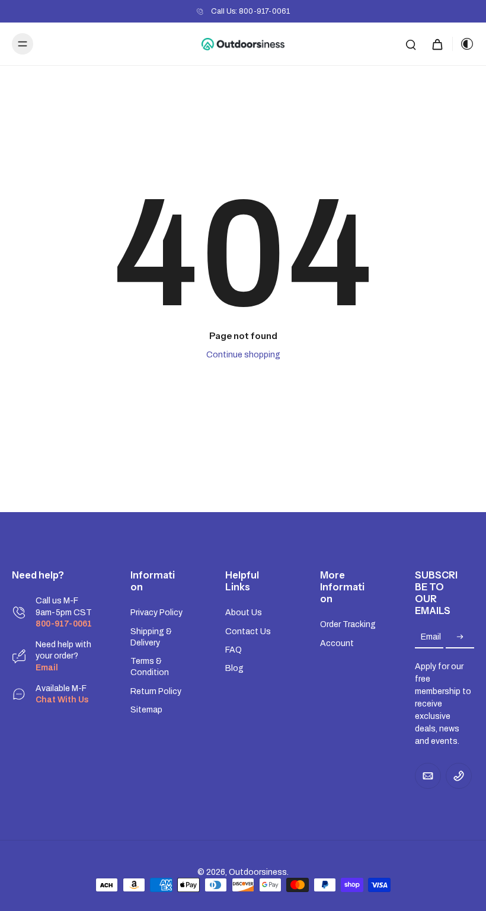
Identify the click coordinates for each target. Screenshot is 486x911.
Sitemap (146, 709)
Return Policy (155, 691)
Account (337, 643)
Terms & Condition (149, 667)
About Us (243, 612)
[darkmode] (463, 44)
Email (431, 637)
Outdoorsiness (258, 872)
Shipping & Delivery (151, 637)
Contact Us (248, 631)
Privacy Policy (156, 612)
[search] (411, 44)
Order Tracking (348, 624)
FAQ (233, 649)
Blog (234, 668)
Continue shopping (243, 354)
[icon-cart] (437, 44)
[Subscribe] (460, 637)
